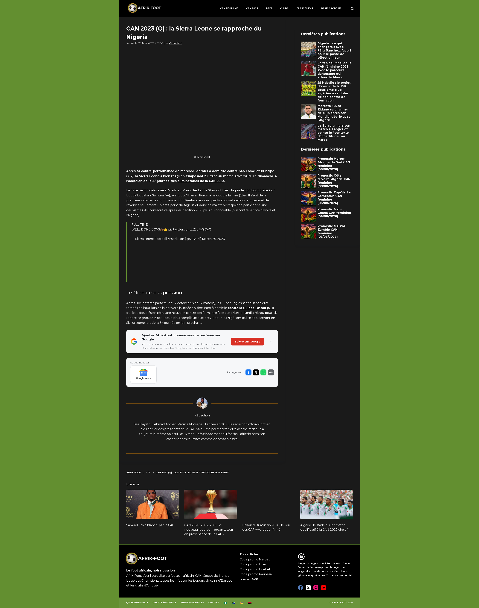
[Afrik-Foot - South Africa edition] (234, 602)
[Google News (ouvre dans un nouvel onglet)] (143, 374)
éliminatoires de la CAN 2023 (201, 181)
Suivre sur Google (247, 341)
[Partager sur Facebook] (248, 372)
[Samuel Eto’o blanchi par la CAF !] (152, 504)
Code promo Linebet (255, 569)
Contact (213, 602)
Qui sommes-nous (137, 602)
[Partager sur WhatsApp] (263, 372)
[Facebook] (300, 587)
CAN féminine (229, 8)
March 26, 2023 (213, 239)
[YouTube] (323, 587)
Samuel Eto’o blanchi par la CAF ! (150, 525)
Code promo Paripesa (256, 574)
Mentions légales (192, 602)
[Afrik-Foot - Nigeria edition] (226, 602)
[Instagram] (315, 587)
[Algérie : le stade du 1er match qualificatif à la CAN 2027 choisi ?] (326, 504)
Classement (305, 8)
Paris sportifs (331, 8)
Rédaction (175, 43)
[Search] (352, 8)
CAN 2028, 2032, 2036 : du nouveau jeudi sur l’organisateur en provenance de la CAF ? (208, 529)
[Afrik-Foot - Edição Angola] (250, 602)
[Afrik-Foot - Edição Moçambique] (242, 602)
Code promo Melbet (255, 559)
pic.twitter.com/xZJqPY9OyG (189, 229)
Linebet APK (249, 579)
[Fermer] (271, 342)
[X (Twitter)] (308, 587)
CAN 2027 (252, 8)
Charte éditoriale (164, 602)
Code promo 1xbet (253, 564)
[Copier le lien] (271, 372)
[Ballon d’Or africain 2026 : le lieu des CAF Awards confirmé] (268, 504)
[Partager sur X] (256, 372)
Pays (269, 8)
